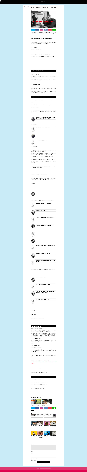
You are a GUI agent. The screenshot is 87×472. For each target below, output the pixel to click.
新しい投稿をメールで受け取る (34, 460)
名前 (32, 451)
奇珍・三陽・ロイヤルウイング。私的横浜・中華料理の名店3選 (44, 405)
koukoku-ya (43, 1)
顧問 (44, 330)
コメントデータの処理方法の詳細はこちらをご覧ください (37, 464)
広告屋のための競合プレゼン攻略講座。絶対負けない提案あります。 (33, 405)
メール (32, 453)
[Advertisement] (43, 64)
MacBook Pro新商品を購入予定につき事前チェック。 (49, 405)
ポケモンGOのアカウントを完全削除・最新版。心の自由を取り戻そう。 (38, 405)
